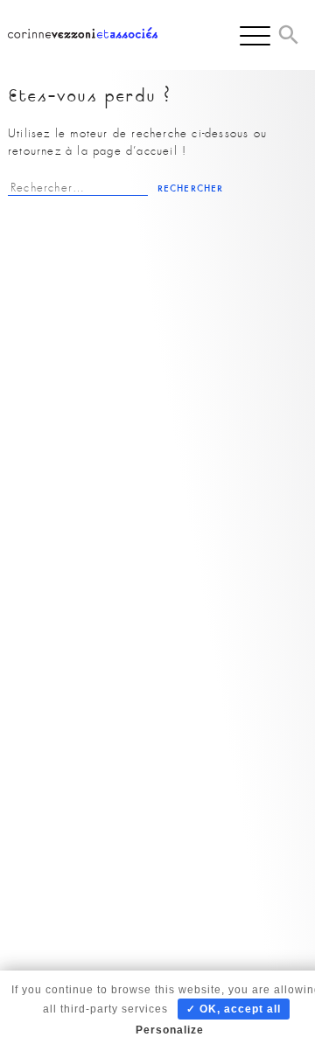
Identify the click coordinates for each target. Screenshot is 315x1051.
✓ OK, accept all (233, 1009)
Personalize (170, 1030)
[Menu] (255, 35)
